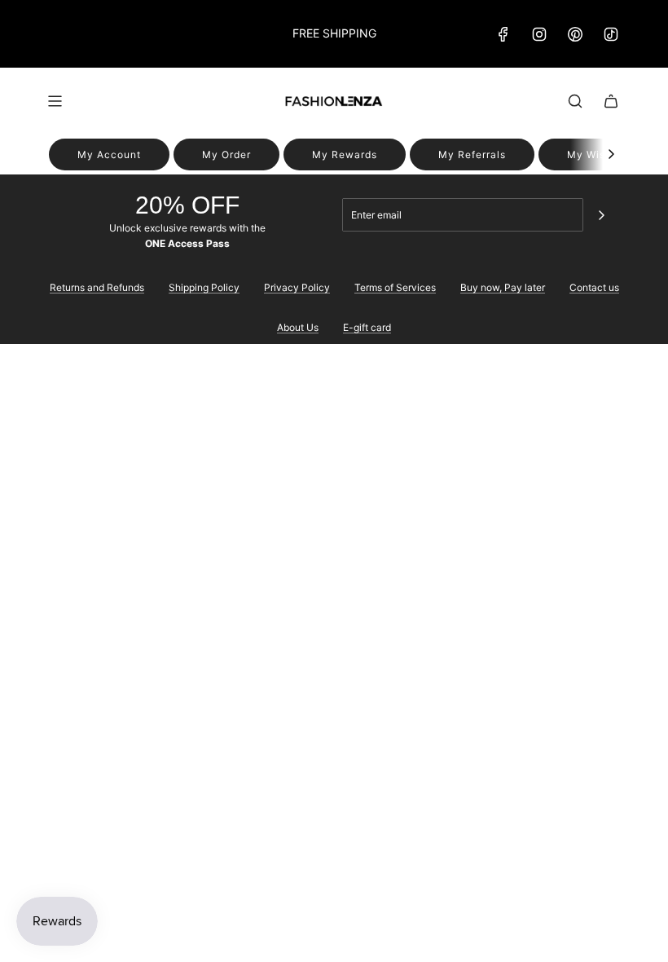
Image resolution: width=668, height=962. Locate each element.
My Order (226, 154)
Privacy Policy (297, 287)
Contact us (594, 287)
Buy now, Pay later (502, 287)
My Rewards (344, 154)
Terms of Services (395, 287)
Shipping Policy (204, 287)
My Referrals (472, 154)
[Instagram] (539, 34)
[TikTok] (611, 34)
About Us (298, 327)
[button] (611, 154)
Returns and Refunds (97, 287)
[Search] (575, 101)
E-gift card (367, 327)
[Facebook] (503, 34)
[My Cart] (611, 101)
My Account (109, 154)
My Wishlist (597, 154)
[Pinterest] (575, 34)
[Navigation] (55, 101)
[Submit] (601, 215)
